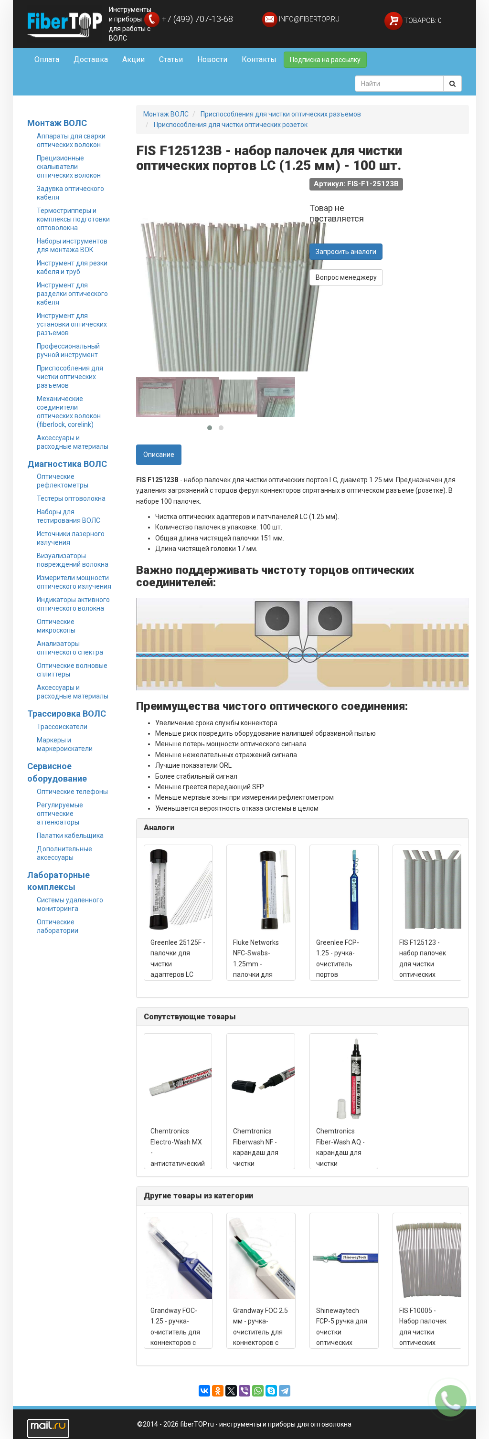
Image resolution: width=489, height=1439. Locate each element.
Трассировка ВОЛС (66, 714)
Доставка (91, 59)
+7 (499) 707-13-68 (196, 19)
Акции (133, 59)
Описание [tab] (158, 454)
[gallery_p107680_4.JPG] (278, 396)
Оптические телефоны (72, 791)
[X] (231, 1391)
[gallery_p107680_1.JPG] (157, 396)
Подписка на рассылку (325, 59)
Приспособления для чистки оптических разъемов (70, 376)
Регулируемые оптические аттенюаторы (60, 813)
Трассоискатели (62, 726)
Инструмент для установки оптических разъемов (72, 324)
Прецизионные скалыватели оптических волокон (69, 166)
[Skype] (271, 1391)
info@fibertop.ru (308, 19)
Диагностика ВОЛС (67, 464)
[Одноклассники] (217, 1391)
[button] (209, 428)
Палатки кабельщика (70, 835)
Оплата (46, 59)
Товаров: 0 (422, 20)
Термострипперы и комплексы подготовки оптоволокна (73, 219)
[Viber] (244, 1391)
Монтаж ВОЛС (57, 123)
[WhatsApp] (258, 1391)
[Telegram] (284, 1391)
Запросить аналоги (346, 251)
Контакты (259, 59)
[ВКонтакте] (204, 1391)
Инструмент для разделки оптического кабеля (72, 293)
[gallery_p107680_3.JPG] (238, 396)
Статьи (171, 59)
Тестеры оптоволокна (71, 498)
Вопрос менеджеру (346, 277)
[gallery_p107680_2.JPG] (197, 396)
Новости (212, 59)
